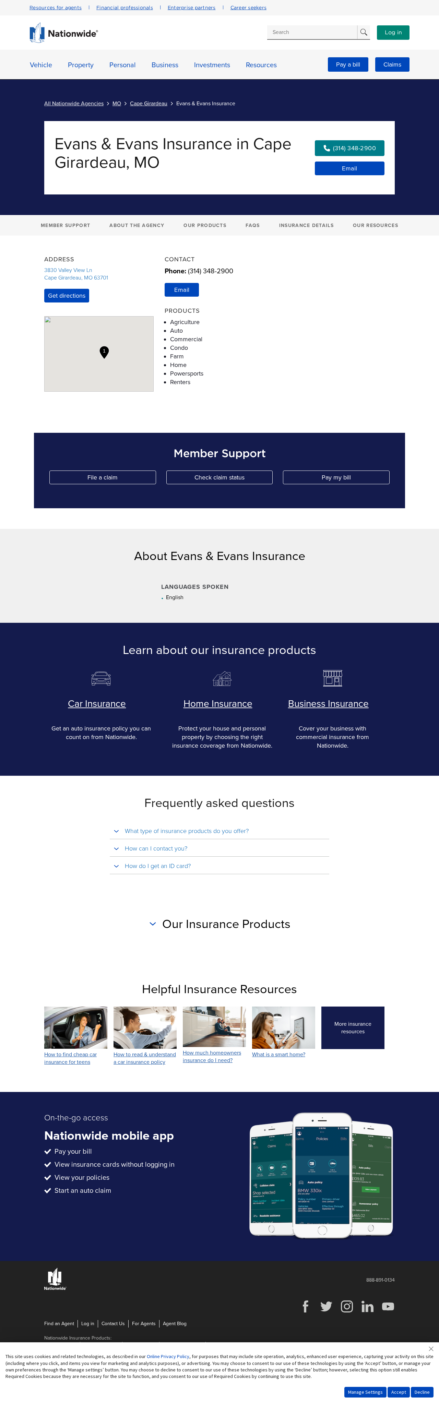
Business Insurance (328, 704)
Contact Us (113, 1324)
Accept (398, 1392)
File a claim (121, 479)
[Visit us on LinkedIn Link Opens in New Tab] (367, 1312)
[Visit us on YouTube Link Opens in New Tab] (388, 1312)
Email (349, 168)
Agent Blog (175, 1324)
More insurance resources (359, 1028)
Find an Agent (59, 1324)
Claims (392, 64)
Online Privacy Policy (168, 1356)
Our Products (204, 225)
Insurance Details (306, 225)
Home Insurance (217, 704)
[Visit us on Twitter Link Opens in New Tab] (326, 1312)
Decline (422, 1392)
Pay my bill (356, 479)
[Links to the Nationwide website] (55, 1289)
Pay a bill (348, 64)
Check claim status (233, 479)
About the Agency (136, 225)
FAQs (253, 225)
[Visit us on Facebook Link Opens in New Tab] (305, 1312)
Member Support (65, 225)
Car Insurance (97, 704)
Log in (393, 32)
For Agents (144, 1324)
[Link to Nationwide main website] (63, 41)
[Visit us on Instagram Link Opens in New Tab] (347, 1312)
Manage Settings (365, 1392)
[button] (104, 352)
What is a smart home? (278, 1054)
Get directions (66, 295)
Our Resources (375, 225)
